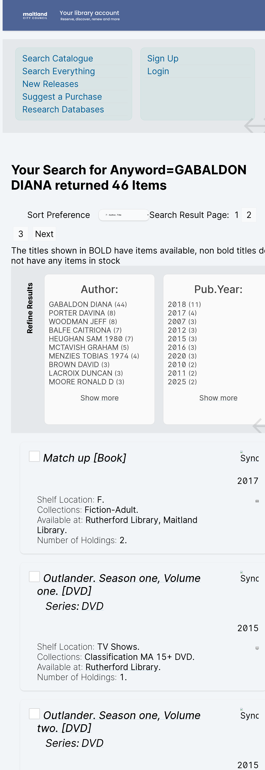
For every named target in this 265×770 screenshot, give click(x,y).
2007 (176, 321)
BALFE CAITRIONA (80, 330)
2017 (176, 313)
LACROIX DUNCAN (80, 373)
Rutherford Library (121, 520)
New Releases (50, 84)
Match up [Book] (85, 457)
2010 (176, 364)
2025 (176, 381)
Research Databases (63, 109)
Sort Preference (58, 215)
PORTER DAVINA (77, 313)
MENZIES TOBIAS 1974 (89, 356)
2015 (176, 338)
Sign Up (163, 58)
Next (44, 234)
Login (158, 71)
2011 (176, 373)
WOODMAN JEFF (78, 321)
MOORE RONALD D (81, 381)
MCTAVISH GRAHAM (84, 347)
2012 (176, 330)
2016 (176, 347)
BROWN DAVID (74, 364)
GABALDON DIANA (80, 304)
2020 (176, 356)
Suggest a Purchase (62, 97)
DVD (92, 606)
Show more (99, 397)
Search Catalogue (57, 58)
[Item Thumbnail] (249, 458)
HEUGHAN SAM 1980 (86, 338)
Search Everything (58, 71)
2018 (176, 304)
